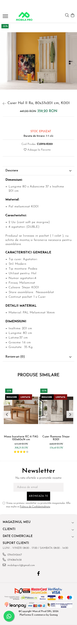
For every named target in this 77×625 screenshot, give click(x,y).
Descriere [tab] (11, 170)
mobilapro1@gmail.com (21, 565)
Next (74, 64)
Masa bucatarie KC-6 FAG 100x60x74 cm (21, 438)
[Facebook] (38, 574)
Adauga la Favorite (39, 150)
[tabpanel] (38, 61)
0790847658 (14, 560)
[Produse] (6, 17)
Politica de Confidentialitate (35, 506)
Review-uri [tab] (15, 356)
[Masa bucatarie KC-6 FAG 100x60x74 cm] (21, 410)
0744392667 (14, 555)
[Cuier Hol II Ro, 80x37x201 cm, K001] (38, 61)
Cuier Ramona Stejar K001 (56, 438)
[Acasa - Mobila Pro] (24, 16)
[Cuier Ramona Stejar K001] (56, 410)
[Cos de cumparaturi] (72, 15)
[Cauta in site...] (67, 15)
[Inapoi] (2, 104)
